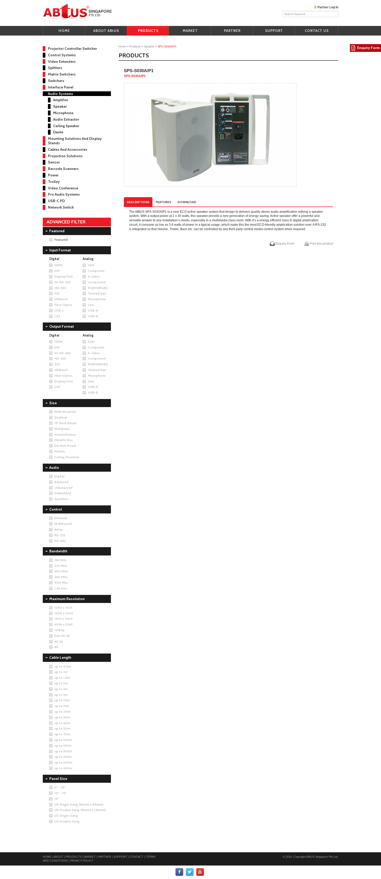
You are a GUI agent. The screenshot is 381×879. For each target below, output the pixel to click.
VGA (91, 265)
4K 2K (58, 641)
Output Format (61, 326)
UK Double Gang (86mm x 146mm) (80, 810)
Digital (59, 476)
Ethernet (60, 518)
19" (56, 799)
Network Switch (61, 207)
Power (53, 175)
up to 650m (63, 768)
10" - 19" (60, 793)
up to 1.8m (62, 677)
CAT (57, 316)
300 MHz (61, 571)
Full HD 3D (62, 636)
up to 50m (62, 728)
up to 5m (61, 695)
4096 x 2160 (63, 624)
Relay (58, 529)
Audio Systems (60, 93)
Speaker (149, 46)
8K (56, 647)
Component (97, 282)
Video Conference (63, 188)
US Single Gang (66, 816)
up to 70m (62, 734)
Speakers (61, 499)
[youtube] (200, 872)
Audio (54, 467)
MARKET (190, 31)
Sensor (54, 162)
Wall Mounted (65, 412)
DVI (56, 271)
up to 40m (62, 723)
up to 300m (63, 751)
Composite (96, 271)
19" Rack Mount (65, 423)
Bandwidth (58, 551)
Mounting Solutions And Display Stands (75, 140)
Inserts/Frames (65, 434)
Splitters (55, 67)
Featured (57, 231)
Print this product (321, 243)
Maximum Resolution (67, 598)
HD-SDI (60, 288)
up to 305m (63, 757)
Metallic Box (63, 440)
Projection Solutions (65, 156)
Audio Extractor (66, 119)
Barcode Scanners (63, 168)
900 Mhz (61, 583)
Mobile (59, 451)
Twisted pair (97, 293)
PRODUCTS (148, 31)
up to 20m (62, 711)
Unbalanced (63, 488)
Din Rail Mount (65, 446)
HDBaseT (61, 299)
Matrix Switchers (62, 74)
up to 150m (62, 745)
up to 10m (62, 700)
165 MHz (60, 560)
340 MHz (61, 577)
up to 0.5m (62, 666)
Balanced (61, 482)
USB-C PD (56, 200)
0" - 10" (60, 787)
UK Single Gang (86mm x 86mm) (78, 804)
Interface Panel (60, 87)
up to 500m (63, 762)
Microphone (63, 113)
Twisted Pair (97, 370)
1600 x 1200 (63, 613)
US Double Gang (67, 821)
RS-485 (60, 541)
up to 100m (63, 740)
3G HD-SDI (62, 282)
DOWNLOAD (187, 202)
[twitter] (190, 872)
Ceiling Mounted (66, 457)
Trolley (54, 181)
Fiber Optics (63, 305)
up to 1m (60, 672)
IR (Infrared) (63, 524)
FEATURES (163, 202)
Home (122, 46)
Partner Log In (328, 7)
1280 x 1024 (63, 607)
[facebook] (179, 872)
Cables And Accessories (67, 149)
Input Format (60, 250)
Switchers (56, 80)
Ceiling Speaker (66, 125)
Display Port (63, 276)
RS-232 (59, 535)
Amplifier (60, 100)
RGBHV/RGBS (98, 288)
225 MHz (60, 566)
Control (55, 509)
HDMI (58, 265)
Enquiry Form (284, 243)
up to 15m (61, 706)
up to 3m (61, 689)
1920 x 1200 (63, 619)
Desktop (60, 417)
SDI (57, 293)
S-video (94, 276)
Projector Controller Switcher (72, 48)
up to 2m (61, 683)
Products (135, 46)
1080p (59, 630)
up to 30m (62, 717)
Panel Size (58, 778)
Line (91, 305)
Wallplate (61, 429)
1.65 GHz (60, 588)
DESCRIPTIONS (138, 202)
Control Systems (62, 55)
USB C (59, 310)
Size (53, 403)
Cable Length (60, 657)
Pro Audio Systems (64, 194)
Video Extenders (62, 61)
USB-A (93, 310)
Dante (58, 132)
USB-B (93, 316)
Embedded (62, 493)
